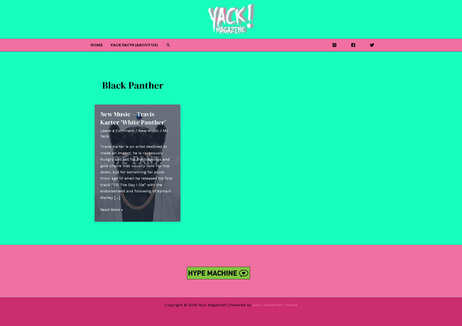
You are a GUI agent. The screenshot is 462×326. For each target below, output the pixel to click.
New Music (148, 130)
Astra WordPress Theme (274, 305)
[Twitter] (372, 45)
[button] (168, 45)
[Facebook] (353, 45)
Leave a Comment (117, 130)
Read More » (111, 210)
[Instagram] (334, 45)
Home (96, 45)
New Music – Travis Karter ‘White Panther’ (133, 118)
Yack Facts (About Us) (134, 45)
